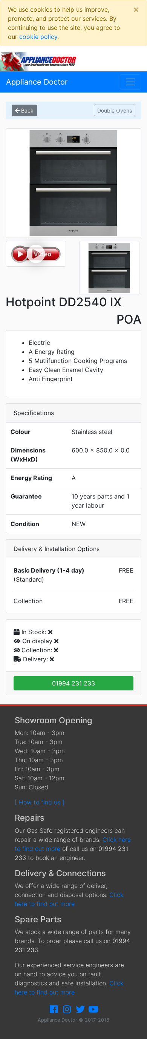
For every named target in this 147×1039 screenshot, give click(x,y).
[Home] (41, 61)
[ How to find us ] (39, 802)
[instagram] (67, 1009)
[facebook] (54, 1009)
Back (27, 110)
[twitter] (80, 1009)
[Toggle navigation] (130, 82)
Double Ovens (114, 110)
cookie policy (38, 36)
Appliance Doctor (36, 81)
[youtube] (93, 1009)
